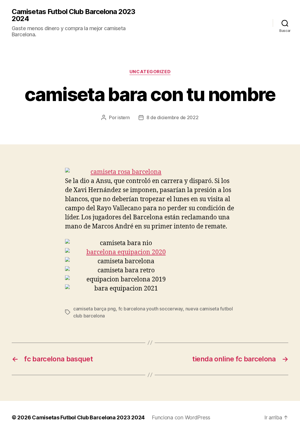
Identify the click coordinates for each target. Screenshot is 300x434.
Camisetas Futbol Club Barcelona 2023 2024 (73, 15)
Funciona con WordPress (181, 417)
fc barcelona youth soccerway (150, 309)
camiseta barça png (94, 309)
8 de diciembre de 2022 (172, 117)
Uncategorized (150, 71)
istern (123, 117)
